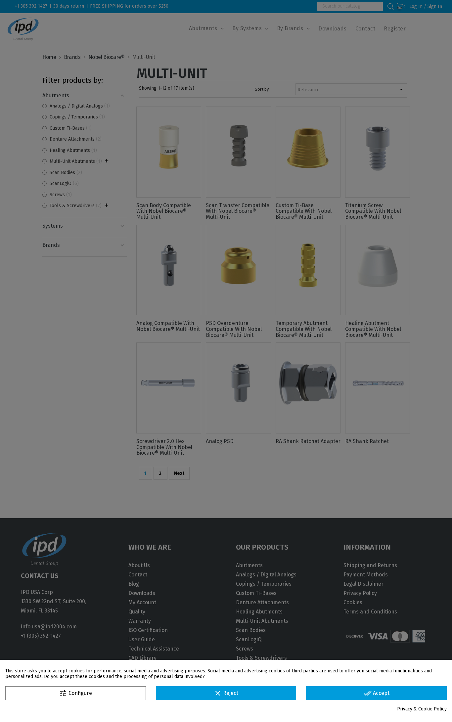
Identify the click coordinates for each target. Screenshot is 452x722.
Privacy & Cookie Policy (422, 709)
